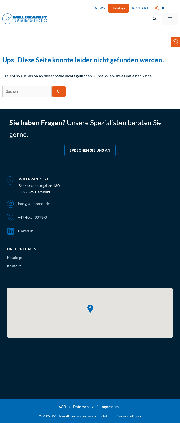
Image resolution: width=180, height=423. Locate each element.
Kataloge (118, 8)
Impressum (110, 406)
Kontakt (14, 265)
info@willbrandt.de (34, 203)
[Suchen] (59, 91)
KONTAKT (140, 8)
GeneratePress (129, 416)
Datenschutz (83, 406)
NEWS (100, 8)
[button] (154, 19)
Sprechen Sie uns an (90, 150)
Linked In (25, 230)
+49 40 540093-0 (32, 217)
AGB (62, 406)
